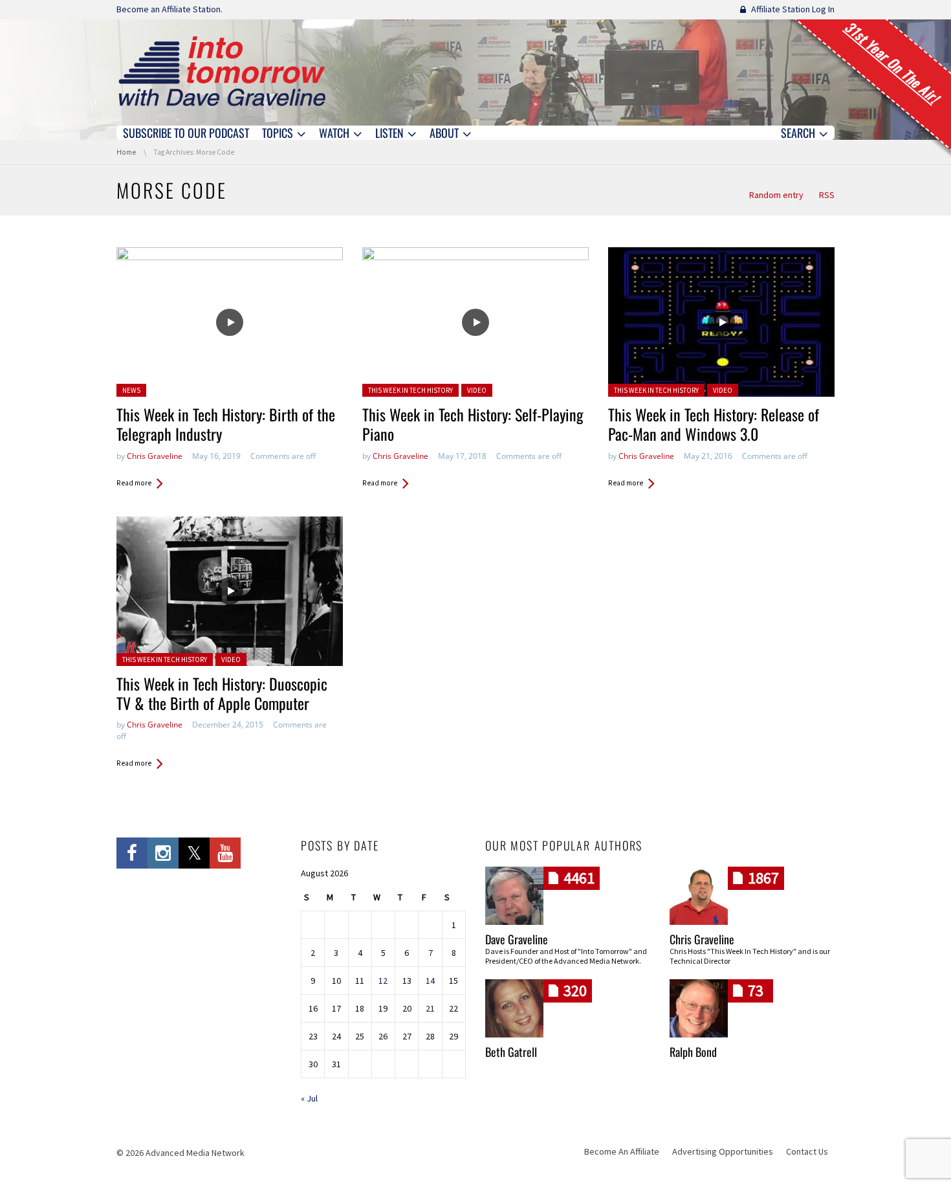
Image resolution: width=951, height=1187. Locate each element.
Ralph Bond (693, 1051)
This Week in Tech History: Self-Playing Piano (473, 424)
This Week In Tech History (410, 390)
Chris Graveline (154, 455)
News (131, 390)
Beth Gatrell (511, 1051)
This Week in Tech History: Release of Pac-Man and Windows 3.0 (713, 424)
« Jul (309, 1098)
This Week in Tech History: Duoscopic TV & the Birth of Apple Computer (221, 693)
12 (383, 980)
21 (430, 1008)
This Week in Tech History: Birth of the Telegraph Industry (225, 424)
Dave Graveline (516, 939)
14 (430, 980)
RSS (827, 195)
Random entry (776, 195)
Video (476, 390)
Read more (133, 482)
